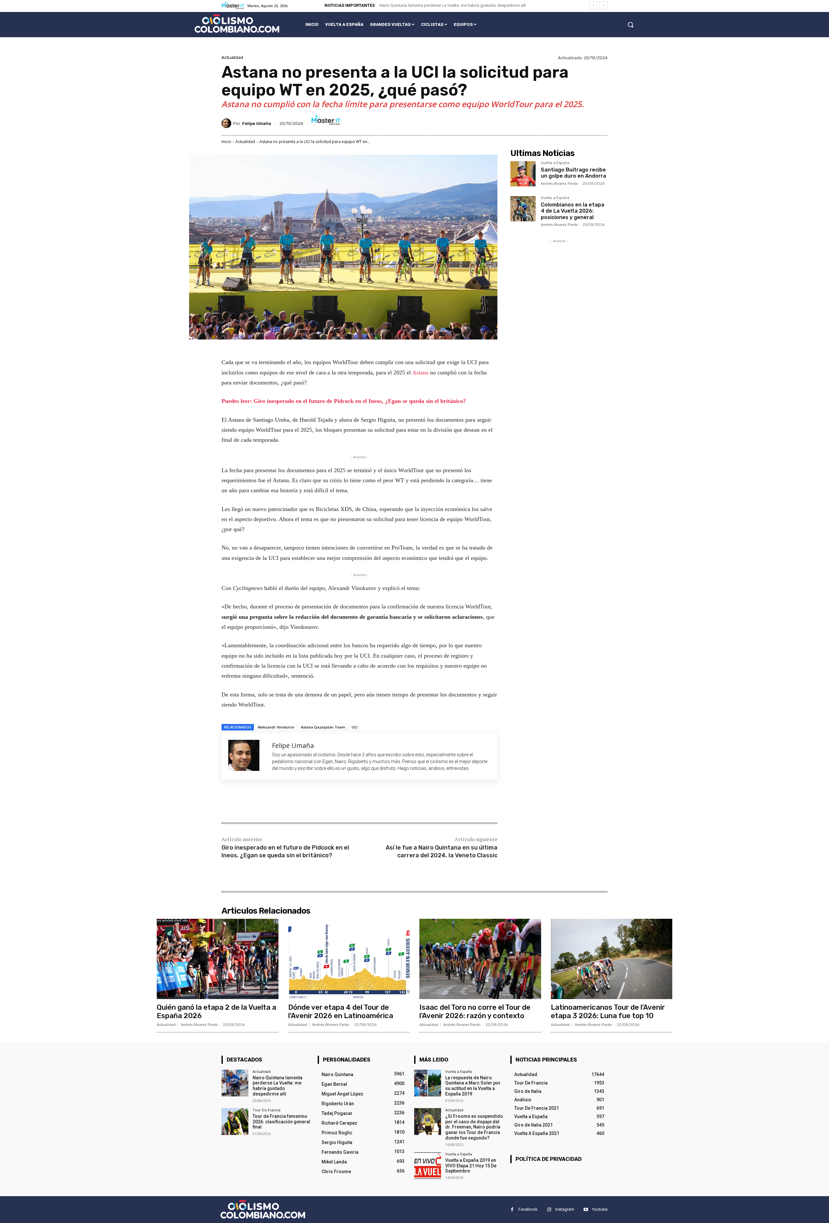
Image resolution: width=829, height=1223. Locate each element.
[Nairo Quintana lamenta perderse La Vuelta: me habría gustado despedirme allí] (234, 1083)
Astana (421, 372)
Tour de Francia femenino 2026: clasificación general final (281, 1122)
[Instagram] (549, 1209)
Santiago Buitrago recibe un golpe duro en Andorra (573, 173)
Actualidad (232, 57)
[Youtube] (585, 1209)
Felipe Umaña (256, 123)
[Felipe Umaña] (227, 123)
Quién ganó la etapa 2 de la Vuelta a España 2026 (216, 1011)
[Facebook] (268, 801)
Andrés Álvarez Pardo (559, 184)
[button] (630, 24)
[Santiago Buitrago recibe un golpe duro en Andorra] (523, 173)
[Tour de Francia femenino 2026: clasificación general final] (234, 1121)
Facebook (528, 1209)
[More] (328, 801)
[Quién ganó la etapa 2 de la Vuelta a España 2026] (217, 959)
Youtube (600, 1209)
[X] (283, 801)
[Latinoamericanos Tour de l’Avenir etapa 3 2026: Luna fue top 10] (612, 959)
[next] (603, 5)
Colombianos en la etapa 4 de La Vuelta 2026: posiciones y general (572, 211)
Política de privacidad (549, 1159)
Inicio (226, 141)
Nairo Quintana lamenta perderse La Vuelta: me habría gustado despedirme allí (453, 5)
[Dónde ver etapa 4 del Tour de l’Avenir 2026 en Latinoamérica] (349, 959)
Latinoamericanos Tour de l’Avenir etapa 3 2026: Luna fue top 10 (608, 1011)
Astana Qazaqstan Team (323, 727)
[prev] (593, 5)
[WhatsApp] (312, 801)
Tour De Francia (266, 1110)
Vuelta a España (555, 163)
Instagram (564, 1209)
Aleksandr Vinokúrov (276, 727)
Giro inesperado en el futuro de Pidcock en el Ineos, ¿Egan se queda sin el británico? (285, 851)
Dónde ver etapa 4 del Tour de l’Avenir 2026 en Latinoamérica (340, 1011)
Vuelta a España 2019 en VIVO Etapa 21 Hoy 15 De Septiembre (470, 1166)
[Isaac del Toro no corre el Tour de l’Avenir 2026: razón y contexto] (480, 959)
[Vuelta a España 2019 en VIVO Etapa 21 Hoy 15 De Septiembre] (427, 1165)
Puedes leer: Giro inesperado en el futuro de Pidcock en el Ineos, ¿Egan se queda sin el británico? (343, 401)
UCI (355, 727)
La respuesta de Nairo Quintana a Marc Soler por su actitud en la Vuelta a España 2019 (473, 1085)
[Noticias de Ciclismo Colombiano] (237, 23)
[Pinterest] (297, 801)
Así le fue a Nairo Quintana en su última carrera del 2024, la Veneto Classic (441, 851)
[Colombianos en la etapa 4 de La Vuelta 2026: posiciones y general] (523, 208)
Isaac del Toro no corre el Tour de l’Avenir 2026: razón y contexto (474, 1011)
